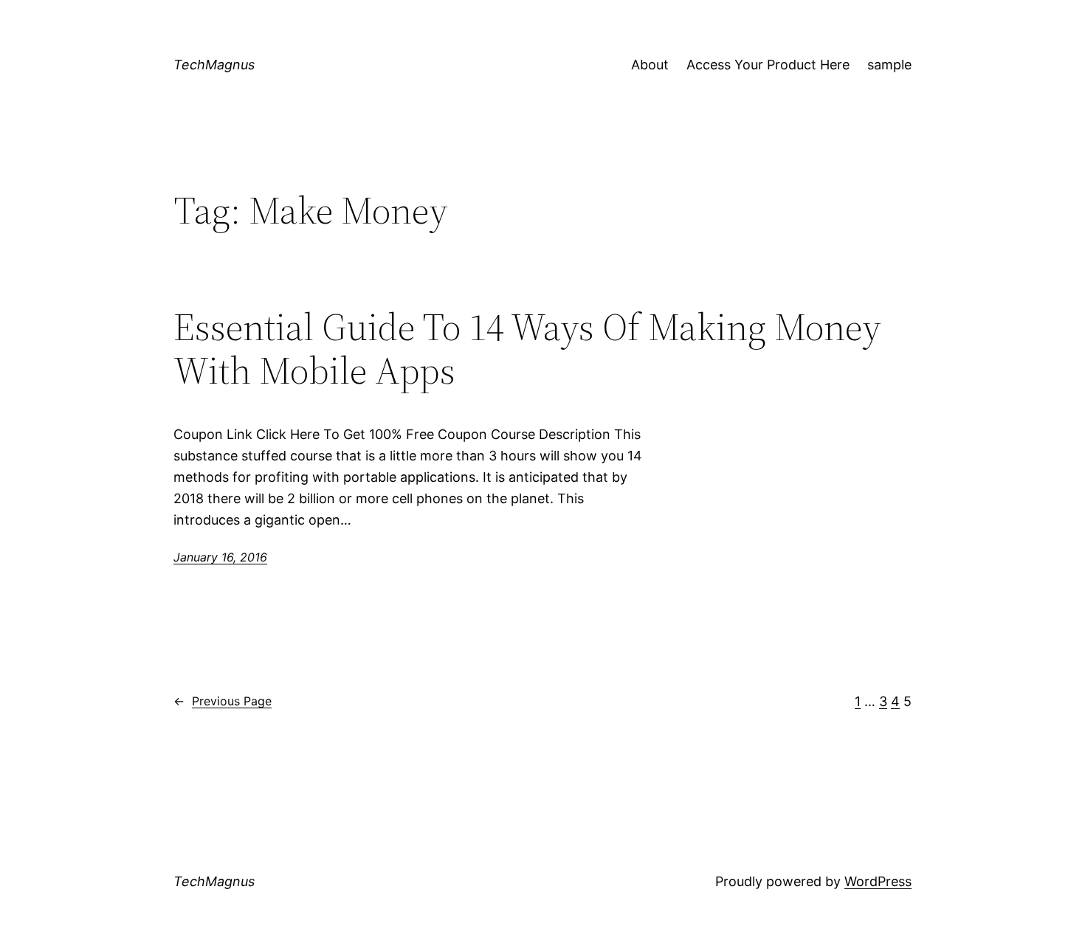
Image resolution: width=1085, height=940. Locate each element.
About (650, 64)
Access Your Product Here (768, 64)
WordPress (878, 881)
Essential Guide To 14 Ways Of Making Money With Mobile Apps (527, 349)
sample (889, 64)
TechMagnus (214, 64)
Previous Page (222, 701)
